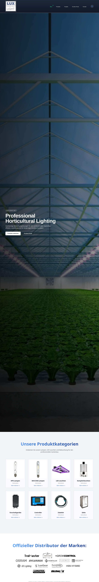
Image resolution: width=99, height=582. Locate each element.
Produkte (58, 6)
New (51, 6)
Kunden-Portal (75, 6)
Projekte (66, 6)
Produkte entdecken (13, 233)
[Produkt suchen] (92, 6)
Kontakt (84, 6)
